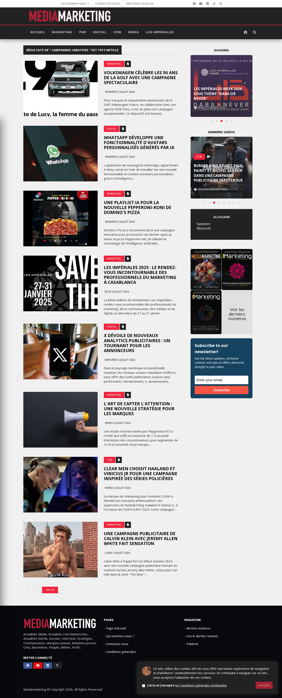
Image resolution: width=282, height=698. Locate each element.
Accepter (264, 685)
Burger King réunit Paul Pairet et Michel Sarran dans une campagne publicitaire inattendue (218, 173)
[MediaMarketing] (70, 16)
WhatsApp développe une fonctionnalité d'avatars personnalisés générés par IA (139, 142)
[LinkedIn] (207, 4)
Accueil (37, 32)
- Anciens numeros (197, 628)
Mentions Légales (140, 3)
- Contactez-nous (116, 644)
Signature (203, 224)
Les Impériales (160, 32)
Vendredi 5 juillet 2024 (119, 92)
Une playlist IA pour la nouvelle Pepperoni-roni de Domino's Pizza (137, 207)
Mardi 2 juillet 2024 (117, 423)
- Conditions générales (120, 652)
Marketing (62, 32)
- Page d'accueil (115, 628)
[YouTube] (201, 4)
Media (133, 32)
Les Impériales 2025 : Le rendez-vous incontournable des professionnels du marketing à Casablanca (140, 274)
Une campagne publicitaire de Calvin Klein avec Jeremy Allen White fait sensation (141, 538)
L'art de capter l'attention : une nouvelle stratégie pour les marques (139, 408)
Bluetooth (204, 228)
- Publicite (191, 644)
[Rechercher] (254, 32)
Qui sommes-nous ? (75, 3)
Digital (100, 32)
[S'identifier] (245, 32)
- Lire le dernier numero (201, 636)
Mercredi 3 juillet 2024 (119, 360)
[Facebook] (194, 4)
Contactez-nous (107, 3)
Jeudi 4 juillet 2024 (116, 291)
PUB (82, 32)
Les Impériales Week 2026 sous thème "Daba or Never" (218, 93)
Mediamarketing (34, 689)
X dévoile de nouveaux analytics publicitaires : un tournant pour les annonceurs (137, 343)
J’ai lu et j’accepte (187, 685)
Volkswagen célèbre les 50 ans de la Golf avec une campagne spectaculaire (141, 77)
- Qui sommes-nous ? (119, 636)
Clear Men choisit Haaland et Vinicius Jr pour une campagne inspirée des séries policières (140, 473)
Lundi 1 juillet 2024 (117, 553)
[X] (221, 4)
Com (117, 32)
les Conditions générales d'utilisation (201, 685)
